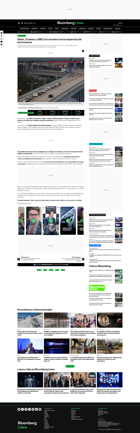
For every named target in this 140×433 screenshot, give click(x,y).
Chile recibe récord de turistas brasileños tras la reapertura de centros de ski (30, 333)
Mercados (73, 411)
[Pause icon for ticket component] (18, 32)
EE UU (45, 269)
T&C (99, 415)
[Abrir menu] (19, 23)
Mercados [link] (43, 28)
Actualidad (22, 35)
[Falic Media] (114, 25)
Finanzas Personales (75, 416)
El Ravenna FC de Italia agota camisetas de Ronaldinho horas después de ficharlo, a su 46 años (30, 391)
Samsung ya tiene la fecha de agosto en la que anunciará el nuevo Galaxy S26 (30, 259)
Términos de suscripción (103, 412)
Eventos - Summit (101, 421)
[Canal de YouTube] (25, 409)
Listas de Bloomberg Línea (77, 419)
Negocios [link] (91, 28)
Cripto (72, 415)
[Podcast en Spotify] (39, 409)
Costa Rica (46, 424)
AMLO (57, 269)
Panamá (46, 421)
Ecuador (46, 420)
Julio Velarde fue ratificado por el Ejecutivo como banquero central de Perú (29, 359)
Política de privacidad (102, 411)
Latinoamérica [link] (65, 28)
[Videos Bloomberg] (106, 266)
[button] (83, 51)
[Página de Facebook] (19, 409)
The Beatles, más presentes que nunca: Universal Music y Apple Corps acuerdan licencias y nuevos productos (56, 391)
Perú (45, 419)
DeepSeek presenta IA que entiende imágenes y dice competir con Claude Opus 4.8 (56, 359)
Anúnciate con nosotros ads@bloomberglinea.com (109, 423)
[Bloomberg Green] (106, 288)
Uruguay (46, 423)
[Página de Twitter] (22, 409)
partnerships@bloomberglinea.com (105, 422)
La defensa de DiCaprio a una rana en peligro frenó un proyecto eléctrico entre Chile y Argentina (82, 391)
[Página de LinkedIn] (33, 409)
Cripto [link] (56, 28)
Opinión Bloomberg (95, 245)
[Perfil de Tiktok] (36, 409)
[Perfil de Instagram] (29, 409)
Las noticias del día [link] (24, 28)
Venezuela (46, 416)
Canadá (51, 269)
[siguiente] (83, 259)
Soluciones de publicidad (103, 426)
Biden (63, 269)
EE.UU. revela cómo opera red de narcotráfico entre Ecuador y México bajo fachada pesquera (71, 260)
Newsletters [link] (34, 28)
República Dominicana (49, 427)
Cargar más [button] (70, 366)
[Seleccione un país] (34, 23)
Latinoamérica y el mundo (49, 410)
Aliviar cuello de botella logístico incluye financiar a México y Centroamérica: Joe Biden (56, 200)
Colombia (46, 415)
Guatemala (46, 428)
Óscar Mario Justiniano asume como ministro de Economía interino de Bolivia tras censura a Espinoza (83, 333)
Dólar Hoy (73, 412)
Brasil (45, 411)
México (39, 269)
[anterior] (19, 259)
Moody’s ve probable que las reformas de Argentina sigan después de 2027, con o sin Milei (56, 333)
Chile (45, 418)
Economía (73, 410)
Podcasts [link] (99, 28)
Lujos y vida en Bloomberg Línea (36, 369)
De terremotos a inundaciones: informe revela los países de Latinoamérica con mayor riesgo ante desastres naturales (100, 295)
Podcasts (73, 418)
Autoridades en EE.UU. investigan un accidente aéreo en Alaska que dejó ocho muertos (108, 333)
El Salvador (46, 425)
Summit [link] (50, 28)
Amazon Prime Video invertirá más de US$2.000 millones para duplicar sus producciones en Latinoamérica (109, 391)
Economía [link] (117, 28)
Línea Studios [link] (82, 28)
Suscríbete (100, 410)
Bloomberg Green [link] (108, 28)
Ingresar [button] (121, 23)
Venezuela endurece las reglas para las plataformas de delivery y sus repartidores (109, 359)
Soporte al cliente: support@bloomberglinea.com (108, 424)
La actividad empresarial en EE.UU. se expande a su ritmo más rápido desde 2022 (82, 359)
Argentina (46, 414)
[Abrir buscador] (22, 23)
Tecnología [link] (73, 28)
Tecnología (100, 414)
